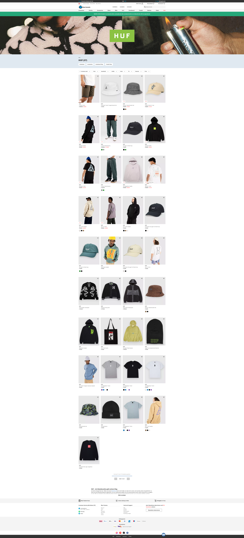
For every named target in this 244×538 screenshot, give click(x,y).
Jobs (101, 510)
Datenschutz (118, 536)
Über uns (102, 507)
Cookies (130, 536)
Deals (157, 10)
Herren (114, 7)
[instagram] (117, 533)
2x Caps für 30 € (146, 14)
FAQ (124, 507)
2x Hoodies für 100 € (119, 14)
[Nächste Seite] (128, 479)
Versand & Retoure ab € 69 (86, 1)
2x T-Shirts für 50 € (136, 14)
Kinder (129, 7)
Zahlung (125, 508)
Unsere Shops (86, 3)
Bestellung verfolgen (127, 513)
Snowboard (131, 10)
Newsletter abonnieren (154, 510)
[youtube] (120, 533)
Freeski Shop (109, 64)
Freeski (141, 10)
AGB (113, 536)
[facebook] (127, 533)
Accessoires (100, 10)
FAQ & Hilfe (92, 3)
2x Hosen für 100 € (110, 14)
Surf (123, 10)
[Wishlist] (98, 76)
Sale (164, 10)
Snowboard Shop (99, 64)
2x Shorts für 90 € (128, 14)
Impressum (125, 536)
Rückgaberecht (160, 1)
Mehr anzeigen (122, 495)
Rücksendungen (126, 511)
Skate (109, 10)
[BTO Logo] (93, 7)
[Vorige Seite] (115, 479)
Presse (102, 513)
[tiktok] (124, 533)
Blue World (98, 3)
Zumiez (102, 514)
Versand (125, 510)
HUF (79, 57)
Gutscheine (126, 512)
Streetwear (81, 10)
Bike (116, 10)
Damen (122, 7)
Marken (149, 10)
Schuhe (91, 10)
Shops (102, 508)
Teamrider (103, 511)
